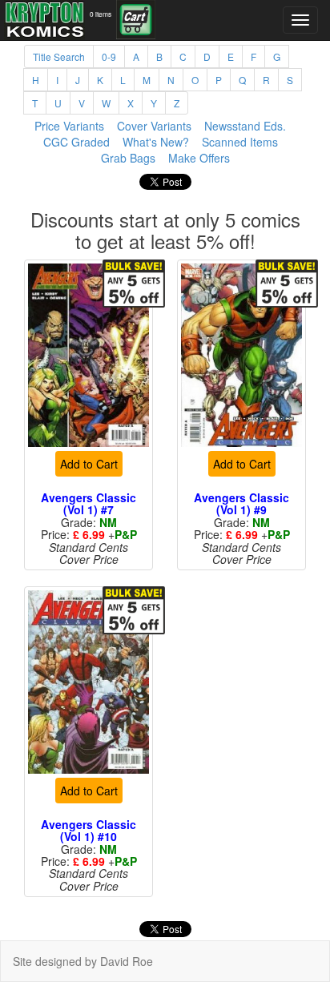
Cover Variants (154, 126)
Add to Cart (89, 464)
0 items (100, 13)
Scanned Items (240, 142)
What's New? (156, 142)
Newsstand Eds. (245, 126)
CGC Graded (76, 142)
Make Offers (199, 158)
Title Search (59, 56)
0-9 (109, 56)
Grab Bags (128, 158)
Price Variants (69, 126)
